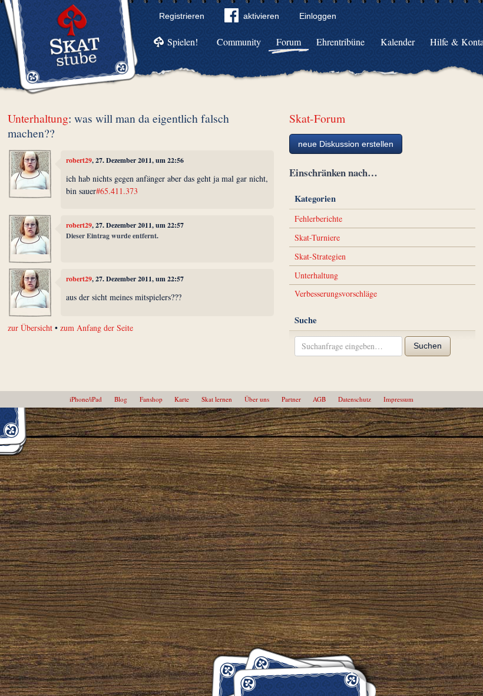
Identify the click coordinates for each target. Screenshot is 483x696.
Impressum (398, 399)
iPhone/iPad (86, 399)
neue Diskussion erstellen (345, 144)
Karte (181, 399)
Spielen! (182, 41)
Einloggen (317, 16)
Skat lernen (216, 399)
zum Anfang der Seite (96, 327)
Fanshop (151, 399)
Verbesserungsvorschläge (336, 293)
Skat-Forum (317, 118)
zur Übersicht (30, 327)
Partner (291, 399)
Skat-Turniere (317, 237)
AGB (319, 399)
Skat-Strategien (320, 256)
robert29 (79, 160)
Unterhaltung (38, 118)
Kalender (398, 41)
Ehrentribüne (340, 41)
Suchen (427, 345)
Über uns (256, 399)
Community (239, 41)
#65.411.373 (117, 190)
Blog (120, 399)
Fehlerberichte (318, 218)
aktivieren (261, 16)
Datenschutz (354, 399)
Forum (288, 41)
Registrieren (181, 16)
